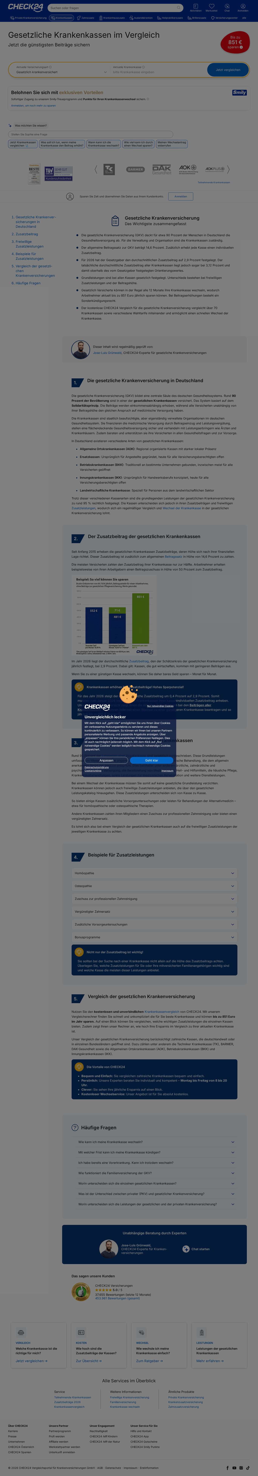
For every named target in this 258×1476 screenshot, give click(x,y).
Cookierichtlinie (93, 770)
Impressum (167, 770)
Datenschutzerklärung (97, 767)
